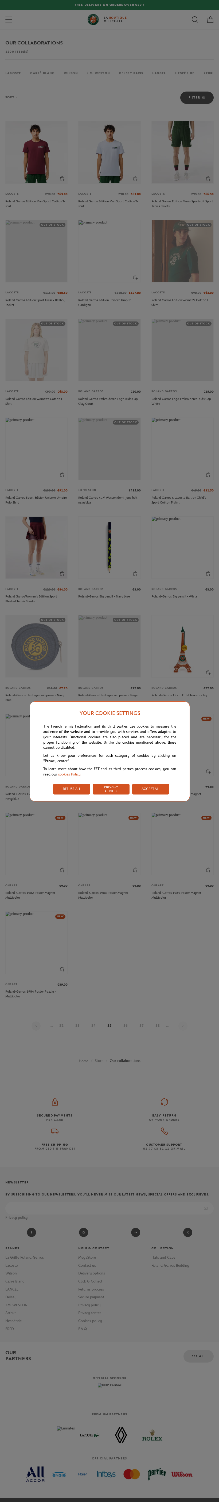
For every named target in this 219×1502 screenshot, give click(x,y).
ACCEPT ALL (151, 789)
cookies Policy (69, 774)
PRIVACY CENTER (111, 789)
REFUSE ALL (72, 789)
